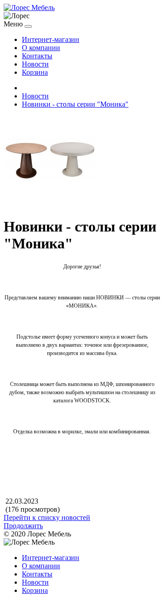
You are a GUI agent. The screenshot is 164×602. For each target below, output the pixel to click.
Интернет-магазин (50, 39)
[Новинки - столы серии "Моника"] (49, 204)
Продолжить (23, 526)
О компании (41, 47)
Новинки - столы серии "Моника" (75, 104)
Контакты (37, 56)
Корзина (35, 72)
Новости (35, 64)
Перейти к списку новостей (47, 517)
